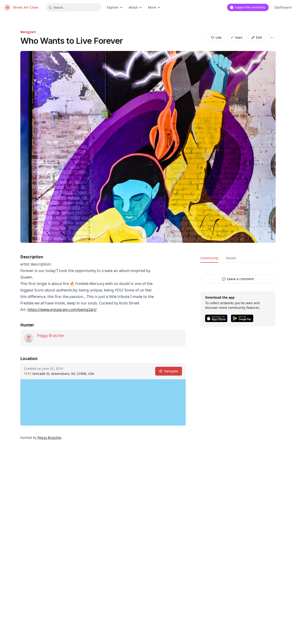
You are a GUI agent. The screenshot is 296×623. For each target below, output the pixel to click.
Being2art (28, 32)
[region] (103, 402)
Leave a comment (240, 279)
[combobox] (73, 7)
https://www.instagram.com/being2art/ (62, 309)
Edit (259, 37)
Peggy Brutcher (50, 335)
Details (231, 258)
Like (219, 37)
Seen (239, 37)
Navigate (171, 371)
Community (209, 258)
